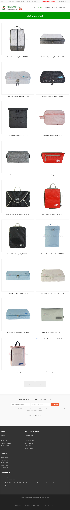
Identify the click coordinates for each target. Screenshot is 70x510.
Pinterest (39, 420)
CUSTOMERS (4, 438)
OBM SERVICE (4, 462)
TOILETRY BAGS (29, 448)
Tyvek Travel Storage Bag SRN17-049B (18, 135)
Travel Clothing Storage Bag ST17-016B (18, 332)
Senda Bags (46, 505)
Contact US (62, 7)
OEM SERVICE (4, 457)
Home (34, 7)
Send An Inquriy (62, 1)
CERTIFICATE (4, 440)
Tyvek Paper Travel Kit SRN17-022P (52, 135)
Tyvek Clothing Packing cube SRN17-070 (52, 57)
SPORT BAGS (28, 445)
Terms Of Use (36, 505)
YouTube (43, 420)
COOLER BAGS (28, 438)
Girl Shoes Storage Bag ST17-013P (17, 372)
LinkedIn (34, 420)
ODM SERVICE (4, 460)
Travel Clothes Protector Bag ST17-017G (52, 293)
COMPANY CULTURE (6, 443)
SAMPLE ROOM (5, 445)
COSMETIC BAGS (29, 435)
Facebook (22, 420)
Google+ (30, 420)
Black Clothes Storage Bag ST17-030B (17, 254)
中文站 (53, 505)
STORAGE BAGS (29, 443)
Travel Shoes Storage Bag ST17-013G (52, 372)
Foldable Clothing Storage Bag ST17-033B (17, 214)
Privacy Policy (27, 505)
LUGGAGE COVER (29, 440)
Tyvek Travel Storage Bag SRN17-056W (18, 96)
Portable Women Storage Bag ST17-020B (52, 254)
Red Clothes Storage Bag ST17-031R (52, 214)
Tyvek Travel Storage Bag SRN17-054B (52, 96)
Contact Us (17, 505)
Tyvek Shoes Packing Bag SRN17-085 (17, 57)
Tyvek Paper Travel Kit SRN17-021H (18, 175)
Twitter (26, 420)
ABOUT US (3, 435)
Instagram (47, 420)
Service (54, 7)
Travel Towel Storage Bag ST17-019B (17, 293)
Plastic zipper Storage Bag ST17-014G (52, 332)
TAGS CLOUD (4, 467)
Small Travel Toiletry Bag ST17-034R (52, 175)
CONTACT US (4, 465)
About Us (48, 7)
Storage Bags (35, 15)
